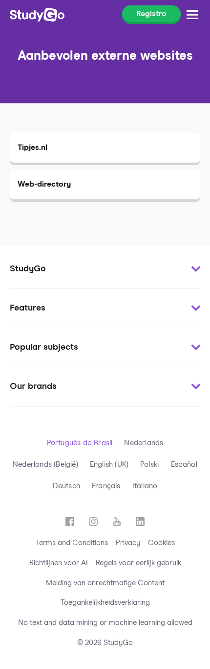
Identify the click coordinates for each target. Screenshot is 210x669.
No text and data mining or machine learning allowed (105, 622)
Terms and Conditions (72, 543)
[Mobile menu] (192, 15)
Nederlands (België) (45, 464)
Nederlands (143, 443)
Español (184, 464)
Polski (149, 464)
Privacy (128, 543)
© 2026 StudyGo (105, 642)
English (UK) (109, 464)
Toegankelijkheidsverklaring (105, 602)
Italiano (145, 486)
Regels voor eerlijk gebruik (138, 563)
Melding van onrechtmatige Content (105, 583)
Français (106, 486)
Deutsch (66, 486)
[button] (105, 269)
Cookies (161, 543)
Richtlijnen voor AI (58, 563)
